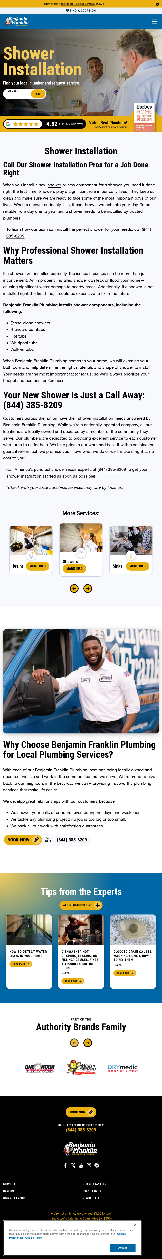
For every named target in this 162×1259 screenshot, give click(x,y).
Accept (122, 1247)
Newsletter (91, 1198)
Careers (9, 1191)
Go (38, 94)
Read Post (19, 963)
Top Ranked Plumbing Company (78, 3)
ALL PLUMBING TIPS (78, 905)
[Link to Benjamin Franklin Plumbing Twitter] (73, 1166)
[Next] (87, 588)
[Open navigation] (154, 22)
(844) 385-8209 (112, 469)
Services (9, 1184)
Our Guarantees (94, 1184)
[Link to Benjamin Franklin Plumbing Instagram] (89, 1166)
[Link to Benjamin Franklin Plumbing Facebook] (65, 1166)
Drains (65, 972)
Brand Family (92, 1191)
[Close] (135, 1224)
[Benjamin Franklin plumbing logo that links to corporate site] (16, 22)
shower (54, 184)
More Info (37, 566)
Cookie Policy (33, 1237)
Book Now (19, 840)
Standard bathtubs (27, 329)
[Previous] (74, 588)
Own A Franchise (15, 1198)
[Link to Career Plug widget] (96, 1166)
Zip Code (13, 91)
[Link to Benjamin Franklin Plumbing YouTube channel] (81, 1166)
